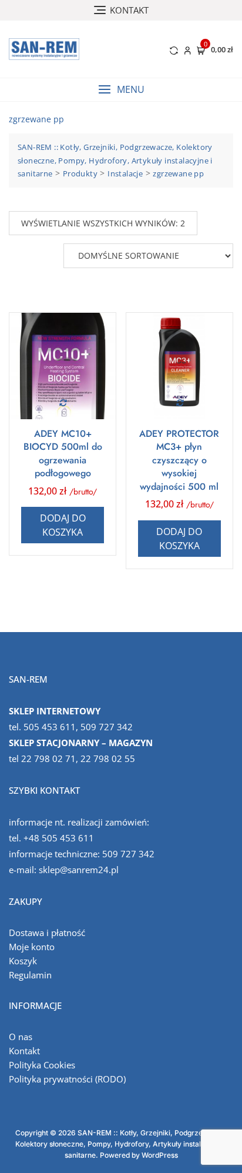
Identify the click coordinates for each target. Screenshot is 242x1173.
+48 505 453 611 (58, 838)
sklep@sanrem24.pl (79, 869)
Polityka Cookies (42, 1065)
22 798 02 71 (48, 758)
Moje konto (32, 947)
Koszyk (23, 961)
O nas (20, 1036)
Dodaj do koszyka (63, 525)
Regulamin (30, 975)
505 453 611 (49, 727)
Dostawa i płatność (47, 932)
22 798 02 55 (107, 758)
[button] (121, 89)
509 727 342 (106, 727)
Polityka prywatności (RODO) (67, 1079)
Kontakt (24, 1051)
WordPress (160, 1155)
